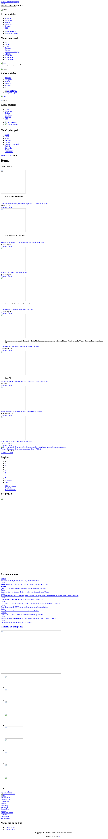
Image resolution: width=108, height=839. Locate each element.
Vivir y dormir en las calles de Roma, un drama (16, 441)
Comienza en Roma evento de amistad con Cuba (17, 309)
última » (7, 482)
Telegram (8, 26)
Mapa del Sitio (10, 829)
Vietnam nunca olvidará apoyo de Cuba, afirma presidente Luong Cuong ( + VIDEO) (29, 618)
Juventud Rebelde (7, 813)
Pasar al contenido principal (10, 2)
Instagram (8, 20)
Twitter (7, 22)
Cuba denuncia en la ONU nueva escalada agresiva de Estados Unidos (24, 607)
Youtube (8, 18)
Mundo (7, 46)
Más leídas (8, 488)
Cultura (7, 50)
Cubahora (4, 814)
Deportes (8, 48)
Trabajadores (5, 809)
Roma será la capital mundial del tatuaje (14, 272)
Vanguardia (4, 807)
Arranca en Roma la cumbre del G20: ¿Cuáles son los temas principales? (25, 381)
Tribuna (3, 803)
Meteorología (5, 797)
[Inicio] (3, 4)
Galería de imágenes (12, 626)
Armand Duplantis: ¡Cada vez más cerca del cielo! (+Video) (21, 449)
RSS (6, 28)
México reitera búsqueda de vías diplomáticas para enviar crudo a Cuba (24, 584)
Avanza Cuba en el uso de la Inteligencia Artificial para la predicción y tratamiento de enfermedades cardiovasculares (39, 596)
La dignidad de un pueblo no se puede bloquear (16, 622)
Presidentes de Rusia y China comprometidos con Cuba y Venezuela (23, 588)
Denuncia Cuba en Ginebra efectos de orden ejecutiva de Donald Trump (25, 592)
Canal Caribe (5, 799)
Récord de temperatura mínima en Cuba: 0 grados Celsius (20, 611)
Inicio (7, 42)
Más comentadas (10, 490)
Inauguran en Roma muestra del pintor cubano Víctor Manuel (21, 411)
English (14, 31)
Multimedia (9, 57)
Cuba (7, 44)
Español (15, 33)
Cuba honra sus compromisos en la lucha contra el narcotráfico (22, 599)
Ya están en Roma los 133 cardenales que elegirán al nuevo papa (22, 242)
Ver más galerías (6, 792)
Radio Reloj (5, 805)
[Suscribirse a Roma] (8, 794)
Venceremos (5, 816)
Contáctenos (9, 59)
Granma (3, 811)
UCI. (60, 836)
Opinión (8, 54)
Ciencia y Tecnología (12, 52)
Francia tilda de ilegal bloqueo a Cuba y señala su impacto (20, 580)
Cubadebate (5, 801)
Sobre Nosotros (10, 827)
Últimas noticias (10, 486)
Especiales (8, 55)
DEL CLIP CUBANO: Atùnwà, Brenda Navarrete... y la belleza (22, 614)
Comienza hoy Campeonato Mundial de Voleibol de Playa (20, 346)
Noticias (8, 155)
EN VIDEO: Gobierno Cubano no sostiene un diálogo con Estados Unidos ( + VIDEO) (30, 603)
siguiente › (8, 480)
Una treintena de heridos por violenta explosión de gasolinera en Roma (24, 204)
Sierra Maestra (5, 818)
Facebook (8, 24)
